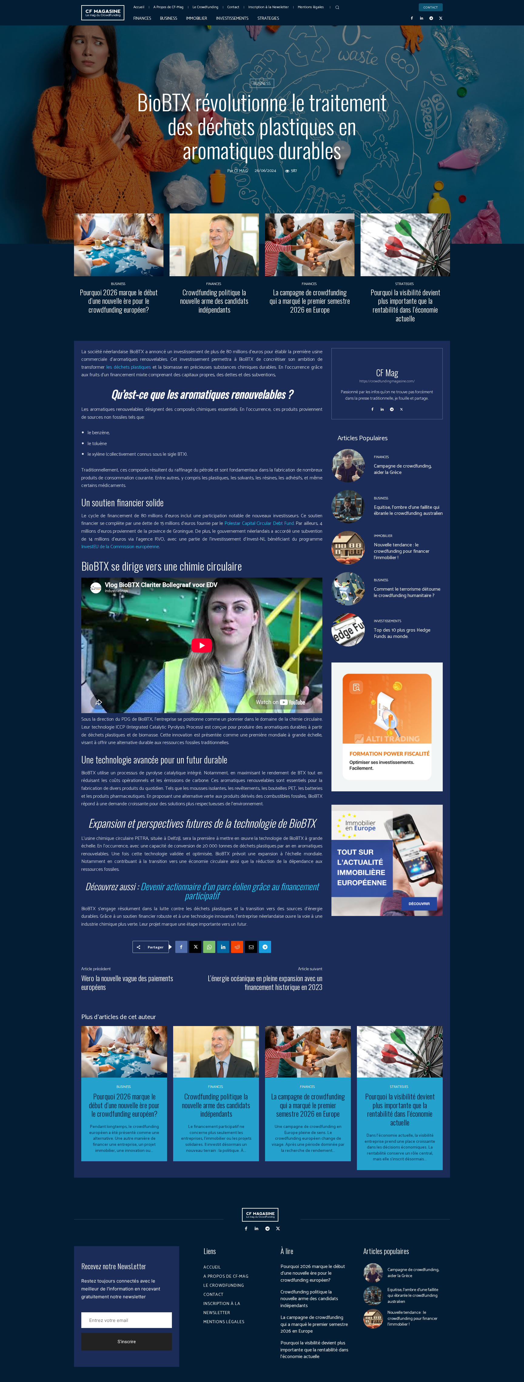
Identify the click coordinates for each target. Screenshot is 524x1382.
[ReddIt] (237, 947)
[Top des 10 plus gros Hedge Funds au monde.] (348, 629)
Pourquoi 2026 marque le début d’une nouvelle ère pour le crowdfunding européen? (119, 301)
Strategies (404, 284)
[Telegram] (431, 18)
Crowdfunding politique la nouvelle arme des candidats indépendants (214, 301)
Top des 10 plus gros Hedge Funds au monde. (402, 633)
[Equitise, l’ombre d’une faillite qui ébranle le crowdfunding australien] (348, 506)
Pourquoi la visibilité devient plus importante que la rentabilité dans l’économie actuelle (405, 305)
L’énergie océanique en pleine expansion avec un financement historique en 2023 (265, 982)
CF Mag (241, 171)
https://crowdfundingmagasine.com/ (387, 381)
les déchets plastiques (128, 367)
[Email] (251, 947)
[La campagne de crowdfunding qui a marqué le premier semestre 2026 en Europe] (309, 244)
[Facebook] (412, 18)
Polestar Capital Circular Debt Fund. (259, 523)
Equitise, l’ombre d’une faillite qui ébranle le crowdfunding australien (408, 510)
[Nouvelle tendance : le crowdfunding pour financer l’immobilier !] (348, 547)
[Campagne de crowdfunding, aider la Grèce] (348, 465)
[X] (440, 18)
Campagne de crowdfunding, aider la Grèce (403, 469)
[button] (337, 7)
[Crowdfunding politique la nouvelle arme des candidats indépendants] (214, 244)
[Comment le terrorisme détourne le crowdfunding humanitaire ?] (348, 588)
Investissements (387, 621)
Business (262, 83)
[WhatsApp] (209, 947)
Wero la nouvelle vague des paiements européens (127, 982)
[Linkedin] (421, 18)
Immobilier (383, 536)
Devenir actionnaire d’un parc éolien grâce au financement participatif (229, 890)
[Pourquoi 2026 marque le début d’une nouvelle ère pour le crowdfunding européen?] (118, 244)
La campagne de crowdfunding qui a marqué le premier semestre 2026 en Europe (310, 301)
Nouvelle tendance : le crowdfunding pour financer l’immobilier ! (401, 551)
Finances (213, 284)
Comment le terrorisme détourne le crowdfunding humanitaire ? (407, 592)
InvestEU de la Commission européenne (120, 547)
